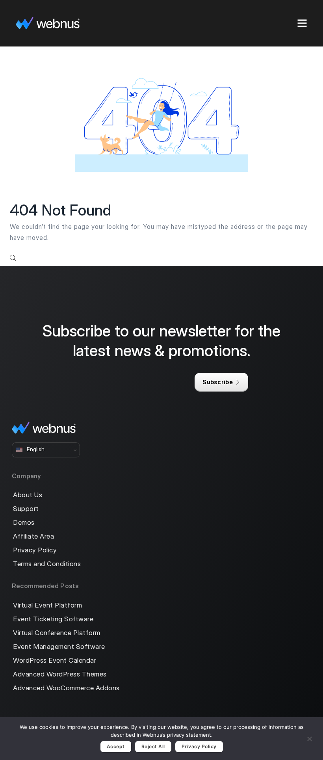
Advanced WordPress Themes (60, 674)
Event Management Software (59, 646)
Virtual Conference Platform (56, 633)
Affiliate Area (33, 536)
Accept (116, 746)
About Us (27, 495)
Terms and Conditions (47, 564)
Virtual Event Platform (47, 605)
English (35, 449)
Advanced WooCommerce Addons (66, 688)
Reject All (153, 746)
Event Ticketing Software (53, 619)
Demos (24, 522)
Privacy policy (199, 746)
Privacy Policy (35, 550)
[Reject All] (309, 738)
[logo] (48, 23)
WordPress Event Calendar (54, 660)
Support (26, 508)
